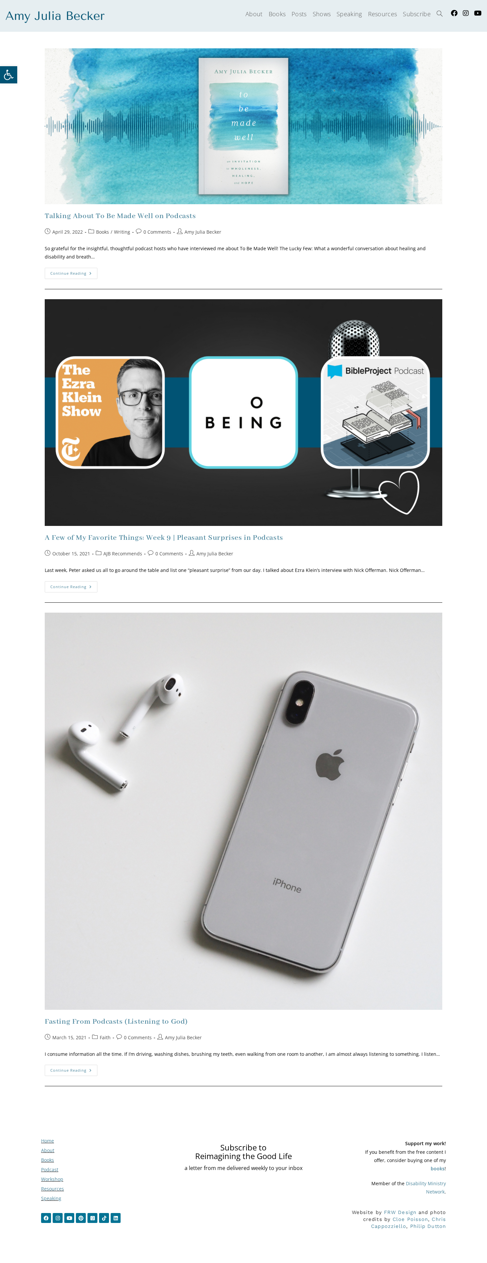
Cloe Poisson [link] (410, 1219)
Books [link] (102, 232)
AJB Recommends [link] (122, 553)
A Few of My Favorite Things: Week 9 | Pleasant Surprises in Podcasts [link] (164, 537)
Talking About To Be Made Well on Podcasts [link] (120, 216)
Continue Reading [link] (73, 272)
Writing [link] (122, 232)
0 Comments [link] (157, 232)
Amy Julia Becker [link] (203, 232)
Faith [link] (105, 1037)
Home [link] (47, 1141)
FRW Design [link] (400, 1212)
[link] (8, 74)
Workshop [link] (52, 1179)
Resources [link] (52, 1189)
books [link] (438, 1168)
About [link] (47, 1150)
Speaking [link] (51, 1198)
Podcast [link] (49, 1169)
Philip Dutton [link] (428, 1226)
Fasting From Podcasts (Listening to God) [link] (116, 1021)
